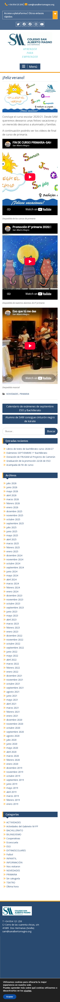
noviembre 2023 (14, 599)
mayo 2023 (12, 615)
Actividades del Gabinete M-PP (22, 826)
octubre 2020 (13, 727)
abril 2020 (11, 751)
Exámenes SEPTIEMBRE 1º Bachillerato (26, 452)
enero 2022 (12, 671)
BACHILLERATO (14, 830)
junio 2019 (11, 783)
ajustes (27, 990)
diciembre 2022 (14, 635)
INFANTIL (11, 858)
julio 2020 (11, 739)
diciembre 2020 (14, 719)
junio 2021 (11, 695)
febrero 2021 (13, 711)
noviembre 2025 (14, 515)
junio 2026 (11, 487)
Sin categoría (13, 878)
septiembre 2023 (15, 607)
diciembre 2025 (14, 511)
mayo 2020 (12, 747)
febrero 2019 (13, 799)
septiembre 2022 (15, 647)
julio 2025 (11, 527)
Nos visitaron (13, 866)
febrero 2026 (13, 503)
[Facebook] (24, 24)
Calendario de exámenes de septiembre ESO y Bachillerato (30, 408)
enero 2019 (12, 803)
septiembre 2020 (15, 731)
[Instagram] (36, 24)
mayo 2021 (12, 699)
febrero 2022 (13, 667)
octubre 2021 (13, 683)
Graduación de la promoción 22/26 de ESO (28, 460)
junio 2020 (11, 743)
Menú (33, 66)
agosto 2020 (13, 735)
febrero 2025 (13, 547)
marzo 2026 (12, 499)
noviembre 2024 (14, 559)
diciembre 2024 (14, 555)
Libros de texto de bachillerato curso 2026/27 (29, 448)
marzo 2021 (12, 707)
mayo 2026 (12, 491)
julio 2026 (11, 483)
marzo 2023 (12, 623)
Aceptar (9, 996)
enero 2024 (12, 591)
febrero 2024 (13, 587)
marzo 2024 (12, 583)
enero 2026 (12, 507)
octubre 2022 (13, 643)
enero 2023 (12, 631)
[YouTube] (42, 24)
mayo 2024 (12, 575)
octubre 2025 (13, 519)
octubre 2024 (13, 563)
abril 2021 (11, 703)
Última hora (12, 886)
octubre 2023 (13, 603)
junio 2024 (11, 571)
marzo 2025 (12, 543)
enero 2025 (12, 551)
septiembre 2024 (15, 567)
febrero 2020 (13, 759)
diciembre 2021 (14, 675)
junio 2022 (11, 651)
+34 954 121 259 (15, 4)
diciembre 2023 (14, 595)
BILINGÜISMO (13, 834)
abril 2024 (11, 579)
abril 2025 (11, 539)
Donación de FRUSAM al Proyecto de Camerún (30, 456)
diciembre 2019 (14, 767)
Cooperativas (13, 838)
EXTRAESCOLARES (16, 850)
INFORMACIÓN (14, 862)
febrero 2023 (13, 627)
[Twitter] (18, 24)
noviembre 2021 (14, 679)
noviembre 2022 (14, 639)
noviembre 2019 (14, 771)
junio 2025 (11, 531)
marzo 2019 (12, 795)
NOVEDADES (12, 393)
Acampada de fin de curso (19, 464)
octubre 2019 (13, 775)
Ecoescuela (12, 842)
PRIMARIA (24, 393)
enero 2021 (12, 715)
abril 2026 (11, 495)
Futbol (9, 854)
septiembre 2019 (15, 779)
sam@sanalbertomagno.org (41, 4)
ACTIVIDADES (13, 822)
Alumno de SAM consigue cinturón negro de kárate (30, 419)
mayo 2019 (12, 787)
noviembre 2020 (14, 723)
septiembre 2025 (15, 523)
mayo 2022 (12, 655)
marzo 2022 (12, 663)
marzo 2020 (12, 755)
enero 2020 (12, 763)
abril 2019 (11, 791)
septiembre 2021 (15, 687)
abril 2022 (11, 659)
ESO (8, 846)
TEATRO (10, 882)
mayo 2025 (12, 535)
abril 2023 (11, 619)
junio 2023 (11, 611)
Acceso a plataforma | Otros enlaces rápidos (24, 15)
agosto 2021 (13, 691)
